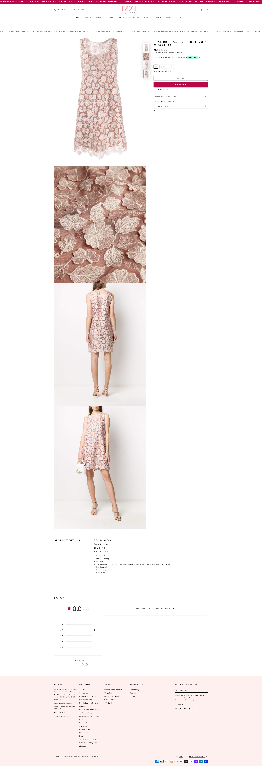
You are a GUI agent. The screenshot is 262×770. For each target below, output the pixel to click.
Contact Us (83, 693)
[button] (196, 9)
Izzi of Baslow (63, 756)
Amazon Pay (134, 690)
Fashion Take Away (111, 696)
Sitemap (82, 746)
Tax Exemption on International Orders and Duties (89, 716)
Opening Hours (85, 726)
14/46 (171, 67)
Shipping (165, 52)
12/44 (163, 67)
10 (156, 67)
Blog (81, 736)
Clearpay (133, 693)
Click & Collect (109, 700)
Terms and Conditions (87, 739)
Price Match (84, 723)
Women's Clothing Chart (88, 743)
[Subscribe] (206, 690)
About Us (82, 690)
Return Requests (85, 700)
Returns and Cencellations (89, 709)
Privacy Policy (84, 729)
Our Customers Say (86, 733)
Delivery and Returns (87, 696)
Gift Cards (108, 703)
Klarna (132, 696)
